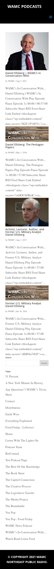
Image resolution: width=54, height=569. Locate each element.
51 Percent (11, 376)
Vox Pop (10, 512)
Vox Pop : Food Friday (19, 519)
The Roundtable (15, 506)
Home (9, 434)
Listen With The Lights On (21, 440)
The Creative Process (18, 486)
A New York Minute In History (24, 383)
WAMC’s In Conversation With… (26, 532)
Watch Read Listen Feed (20, 539)
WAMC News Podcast (18, 526)
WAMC (11, 81)
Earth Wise (12, 414)
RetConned (12, 453)
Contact (10, 401)
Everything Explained (18, 421)
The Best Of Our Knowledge (22, 467)
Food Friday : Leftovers (19, 427)
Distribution (12, 408)
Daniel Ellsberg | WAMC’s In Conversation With (23, 74)
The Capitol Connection (19, 480)
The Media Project (16, 499)
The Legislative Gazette (19, 493)
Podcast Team (13, 447)
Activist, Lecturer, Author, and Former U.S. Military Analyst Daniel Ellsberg (24, 231)
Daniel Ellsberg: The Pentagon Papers (24, 146)
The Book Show (15, 473)
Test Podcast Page (16, 460)
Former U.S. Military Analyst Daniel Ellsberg (23, 304)
